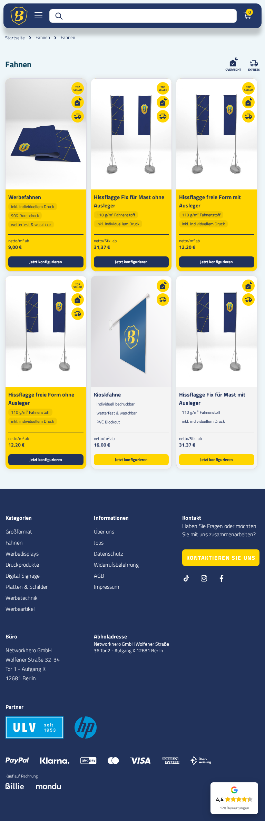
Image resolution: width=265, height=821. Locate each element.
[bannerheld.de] (19, 15)
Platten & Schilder (27, 587)
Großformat (19, 531)
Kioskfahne (107, 394)
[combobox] (143, 16)
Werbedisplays (22, 553)
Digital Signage (23, 575)
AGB (99, 575)
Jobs (99, 542)
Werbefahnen (24, 197)
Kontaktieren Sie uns (221, 558)
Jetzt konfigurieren (45, 261)
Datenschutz (108, 553)
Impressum (106, 587)
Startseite (15, 38)
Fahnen (43, 37)
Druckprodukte (22, 564)
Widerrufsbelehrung (116, 564)
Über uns (104, 531)
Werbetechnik (22, 598)
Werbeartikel (20, 609)
